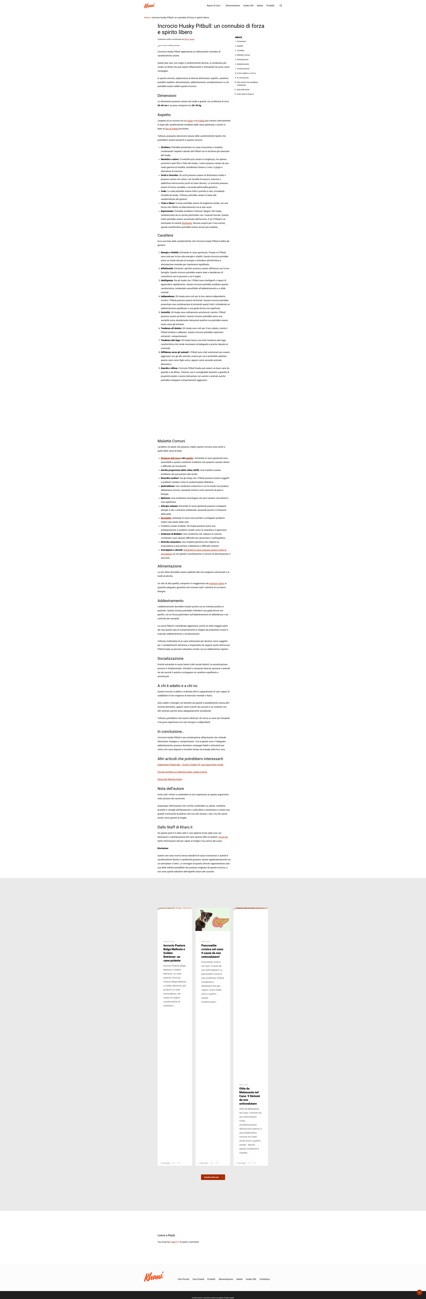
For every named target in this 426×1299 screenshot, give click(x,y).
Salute (201, 911)
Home (147, 17)
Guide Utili (251, 1279)
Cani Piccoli (183, 1279)
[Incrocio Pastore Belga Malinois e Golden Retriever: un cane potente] (175, 1037)
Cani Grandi (165, 911)
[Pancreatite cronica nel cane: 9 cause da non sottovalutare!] (212, 1037)
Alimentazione (226, 1279)
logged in (174, 1242)
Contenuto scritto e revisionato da (176, 39)
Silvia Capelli (166, 1163)
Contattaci (264, 1279)
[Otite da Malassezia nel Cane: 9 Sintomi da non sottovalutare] (250, 1037)
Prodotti (211, 1279)
